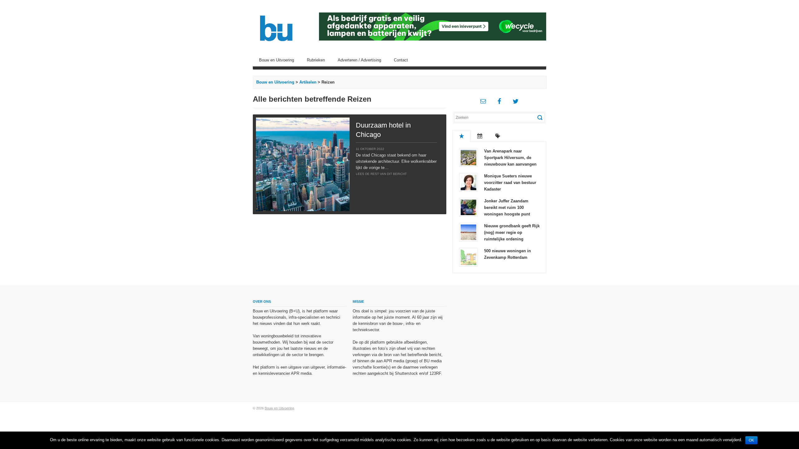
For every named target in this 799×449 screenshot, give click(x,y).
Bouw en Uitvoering (276, 60)
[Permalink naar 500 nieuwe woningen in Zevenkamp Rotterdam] (468, 256)
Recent (479, 135)
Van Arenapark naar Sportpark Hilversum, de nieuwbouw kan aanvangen (510, 158)
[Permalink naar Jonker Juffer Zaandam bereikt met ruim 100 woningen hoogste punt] (468, 207)
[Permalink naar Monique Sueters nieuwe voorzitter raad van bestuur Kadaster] (468, 182)
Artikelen (307, 82)
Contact (401, 60)
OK (751, 440)
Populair (461, 135)
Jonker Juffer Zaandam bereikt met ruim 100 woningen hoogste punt (507, 207)
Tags (497, 135)
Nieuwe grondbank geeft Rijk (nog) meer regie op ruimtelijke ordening (512, 232)
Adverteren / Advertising (359, 60)
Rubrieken (316, 60)
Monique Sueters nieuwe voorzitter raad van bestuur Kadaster (510, 182)
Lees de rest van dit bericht (381, 174)
